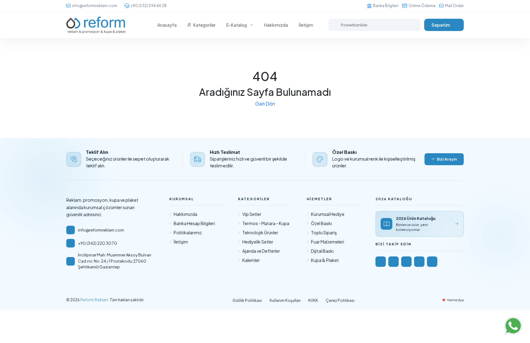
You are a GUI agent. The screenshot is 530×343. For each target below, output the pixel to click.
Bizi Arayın (447, 159)
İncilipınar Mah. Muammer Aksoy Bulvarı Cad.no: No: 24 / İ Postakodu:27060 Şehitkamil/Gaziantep (114, 260)
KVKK (313, 300)
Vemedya (455, 300)
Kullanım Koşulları (285, 300)
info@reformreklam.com (94, 5)
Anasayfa (167, 25)
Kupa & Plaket (325, 260)
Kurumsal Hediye (327, 214)
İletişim (306, 25)
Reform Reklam (94, 300)
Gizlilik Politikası (247, 300)
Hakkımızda (276, 25)
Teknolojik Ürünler (260, 232)
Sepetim (441, 25)
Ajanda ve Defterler (261, 251)
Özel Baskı (321, 223)
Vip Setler (251, 214)
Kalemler (251, 260)
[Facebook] (380, 261)
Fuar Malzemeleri (327, 241)
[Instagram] (393, 261)
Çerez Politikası (340, 300)
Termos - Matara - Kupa (265, 223)
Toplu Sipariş (324, 232)
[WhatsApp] (432, 261)
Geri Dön (265, 103)
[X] (419, 261)
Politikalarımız (188, 232)
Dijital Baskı (322, 251)
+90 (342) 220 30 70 (97, 243)
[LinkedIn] (406, 261)
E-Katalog (236, 25)
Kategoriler (204, 25)
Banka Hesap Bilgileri (194, 223)
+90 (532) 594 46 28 (148, 5)
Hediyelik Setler (257, 241)
